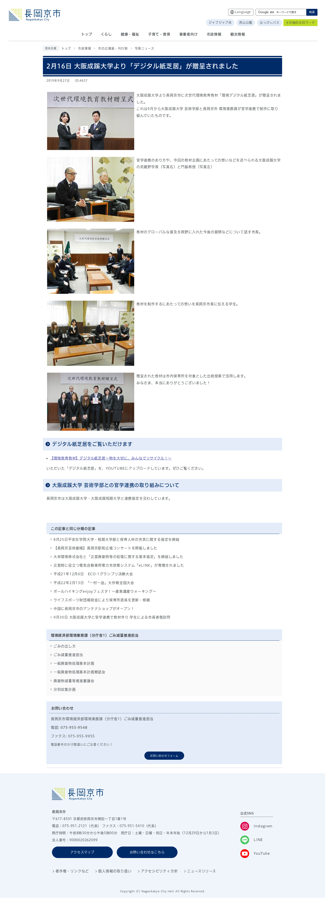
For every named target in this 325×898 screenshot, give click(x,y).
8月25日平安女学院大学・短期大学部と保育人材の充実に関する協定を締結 (117, 539)
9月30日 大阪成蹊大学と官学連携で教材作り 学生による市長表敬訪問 (112, 617)
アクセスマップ (82, 852)
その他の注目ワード (300, 22)
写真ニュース (144, 48)
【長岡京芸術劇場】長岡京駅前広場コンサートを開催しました (105, 548)
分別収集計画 (65, 689)
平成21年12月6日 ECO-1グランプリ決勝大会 (93, 574)
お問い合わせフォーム (164, 755)
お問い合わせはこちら (147, 852)
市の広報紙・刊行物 (113, 48)
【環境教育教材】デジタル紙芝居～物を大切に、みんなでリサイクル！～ (111, 458)
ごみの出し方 (65, 646)
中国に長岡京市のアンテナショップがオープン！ (94, 608)
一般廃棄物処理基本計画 (74, 663)
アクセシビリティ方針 (159, 871)
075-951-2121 (74, 826)
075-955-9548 (74, 727)
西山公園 (245, 22)
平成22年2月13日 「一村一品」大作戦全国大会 (94, 583)
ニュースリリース (201, 871)
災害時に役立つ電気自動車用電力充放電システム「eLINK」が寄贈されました (119, 565)
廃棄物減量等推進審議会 (74, 681)
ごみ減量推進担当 (68, 655)
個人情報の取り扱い (115, 871)
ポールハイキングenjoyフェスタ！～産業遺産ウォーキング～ (105, 591)
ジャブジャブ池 (220, 22)
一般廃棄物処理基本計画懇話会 (79, 672)
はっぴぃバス (269, 22)
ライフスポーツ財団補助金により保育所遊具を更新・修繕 (102, 600)
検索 (312, 12)
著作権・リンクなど (72, 871)
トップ (66, 48)
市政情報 (84, 48)
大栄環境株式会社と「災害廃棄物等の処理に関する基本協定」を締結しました (119, 556)
